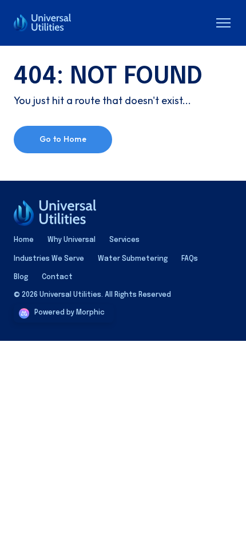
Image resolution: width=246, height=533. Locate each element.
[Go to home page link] (55, 212)
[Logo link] (50, 23)
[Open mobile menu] (223, 23)
